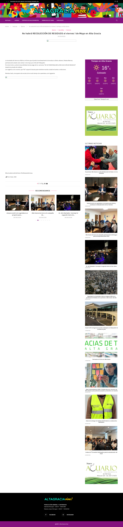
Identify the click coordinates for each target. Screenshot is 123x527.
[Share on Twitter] (43, 184)
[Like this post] (39, 183)
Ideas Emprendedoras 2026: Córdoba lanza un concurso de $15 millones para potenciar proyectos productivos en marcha (101, 390)
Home (7, 26)
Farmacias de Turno (48, 20)
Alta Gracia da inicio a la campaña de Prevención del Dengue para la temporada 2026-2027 (101, 235)
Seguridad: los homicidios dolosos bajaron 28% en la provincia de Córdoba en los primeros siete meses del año (101, 297)
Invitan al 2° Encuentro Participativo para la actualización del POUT (101, 453)
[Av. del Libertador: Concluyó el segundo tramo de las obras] (43, 203)
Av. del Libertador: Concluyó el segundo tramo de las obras (101, 266)
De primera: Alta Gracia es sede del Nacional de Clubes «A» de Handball (101, 172)
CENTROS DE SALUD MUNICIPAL (30, 20)
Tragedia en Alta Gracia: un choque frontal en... (24, 1)
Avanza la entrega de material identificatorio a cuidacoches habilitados (101, 421)
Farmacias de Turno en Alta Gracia (101, 359)
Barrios (23, 26)
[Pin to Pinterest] (44, 183)
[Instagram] (117, 1)
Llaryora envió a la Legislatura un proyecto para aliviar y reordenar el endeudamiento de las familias (101, 204)
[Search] (117, 20)
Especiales (60, 20)
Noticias (7, 20)
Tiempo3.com (105, 99)
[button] (7, 1)
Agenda (17, 20)
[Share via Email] (47, 183)
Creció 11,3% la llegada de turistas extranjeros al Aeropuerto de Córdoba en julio (101, 328)
